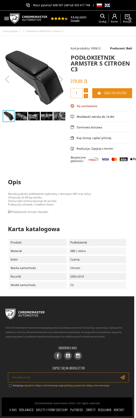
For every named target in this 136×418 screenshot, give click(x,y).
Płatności (76, 410)
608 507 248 (61, 5)
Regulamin (104, 410)
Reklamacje (26, 410)
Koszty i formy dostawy (52, 410)
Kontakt (119, 410)
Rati (129, 48)
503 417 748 (82, 5)
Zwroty (91, 410)
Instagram (78, 356)
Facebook (58, 356)
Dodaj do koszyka (109, 93)
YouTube (68, 356)
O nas (13, 410)
